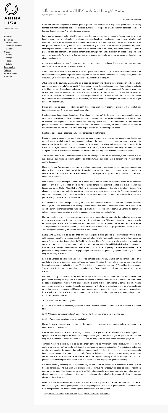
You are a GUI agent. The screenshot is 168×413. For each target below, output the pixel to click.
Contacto (8, 76)
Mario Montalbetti (71, 393)
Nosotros (8, 36)
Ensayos (10, 57)
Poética (9, 54)
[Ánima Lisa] (16, 13)
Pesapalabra (9, 67)
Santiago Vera (105, 393)
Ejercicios (10, 48)
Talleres (7, 70)
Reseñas (10, 60)
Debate (9, 64)
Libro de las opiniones (56, 393)
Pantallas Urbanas (14, 45)
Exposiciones (12, 42)
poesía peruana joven (91, 393)
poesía (80, 393)
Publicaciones (10, 73)
